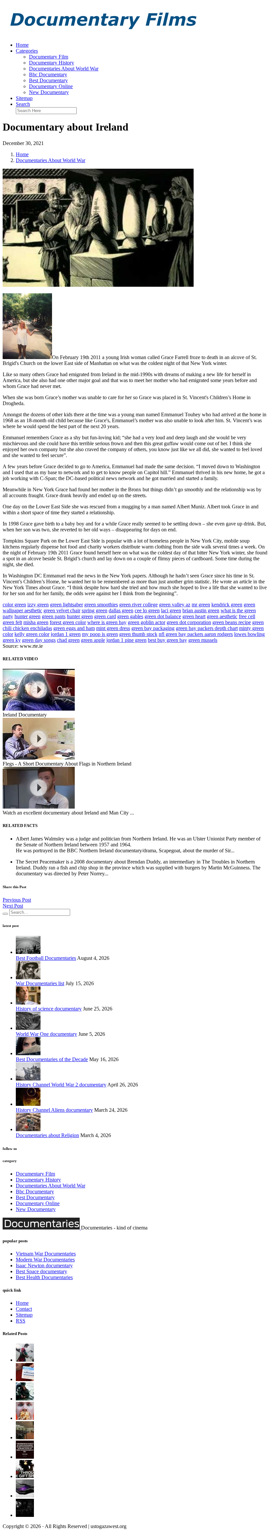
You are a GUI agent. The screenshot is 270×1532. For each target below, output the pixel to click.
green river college (138, 604)
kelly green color (31, 634)
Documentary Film (48, 57)
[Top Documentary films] (25, 1495)
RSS (20, 1321)
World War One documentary (46, 1034)
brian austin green (200, 610)
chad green (68, 640)
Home (22, 45)
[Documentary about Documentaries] (25, 1418)
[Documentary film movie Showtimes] (25, 1515)
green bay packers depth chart (207, 628)
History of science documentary (49, 1008)
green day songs (39, 640)
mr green (201, 604)
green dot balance (163, 616)
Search (23, 104)
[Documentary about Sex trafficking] (25, 1437)
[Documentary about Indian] (25, 1360)
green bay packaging (153, 628)
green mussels (202, 640)
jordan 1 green (66, 634)
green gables (130, 616)
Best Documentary (48, 80)
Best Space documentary (41, 1271)
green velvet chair (61, 610)
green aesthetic (222, 616)
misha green (35, 622)
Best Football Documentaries (46, 958)
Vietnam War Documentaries (46, 1253)
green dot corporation (189, 622)
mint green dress (113, 628)
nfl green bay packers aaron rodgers (196, 634)
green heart (193, 616)
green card (105, 616)
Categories (27, 51)
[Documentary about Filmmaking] (25, 1398)
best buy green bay (167, 640)
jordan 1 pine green (126, 640)
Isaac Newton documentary (44, 1265)
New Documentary (49, 92)
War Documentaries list (40, 983)
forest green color (68, 622)
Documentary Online (51, 86)
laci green (171, 610)
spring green (94, 610)
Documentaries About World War (63, 68)
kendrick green (226, 604)
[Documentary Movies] (25, 1476)
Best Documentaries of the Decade (52, 1059)
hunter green (27, 616)
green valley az (174, 604)
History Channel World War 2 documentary (61, 1084)
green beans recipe (231, 622)
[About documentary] (25, 1457)
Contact (24, 1309)
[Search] (5, 914)
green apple (93, 640)
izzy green (38, 604)
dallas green (121, 610)
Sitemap (24, 98)
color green (14, 604)
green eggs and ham (74, 628)
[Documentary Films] (101, 33)
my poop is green (100, 634)
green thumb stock (138, 634)
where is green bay (106, 622)
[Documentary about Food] (25, 1379)
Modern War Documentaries (45, 1259)
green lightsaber (66, 604)
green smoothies (101, 604)
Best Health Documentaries (44, 1277)
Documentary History (51, 62)
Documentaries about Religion (47, 1135)
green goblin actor (146, 622)
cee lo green (147, 610)
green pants (54, 616)
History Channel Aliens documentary (54, 1110)
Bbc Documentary (48, 74)
